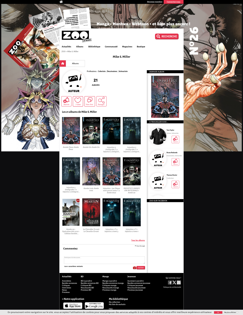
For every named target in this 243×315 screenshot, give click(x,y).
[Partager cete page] (101, 101)
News (64, 290)
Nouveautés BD (87, 288)
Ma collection (114, 302)
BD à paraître (86, 281)
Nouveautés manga (110, 288)
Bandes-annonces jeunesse (138, 283)
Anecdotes (66, 281)
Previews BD (86, 290)
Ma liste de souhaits (117, 304)
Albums (79, 47)
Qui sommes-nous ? (173, 278)
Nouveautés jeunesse (136, 288)
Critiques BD (86, 285)
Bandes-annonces (69, 283)
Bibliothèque (94, 47)
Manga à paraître (109, 281)
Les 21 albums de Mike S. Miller (79, 111)
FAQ (111, 309)
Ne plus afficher (230, 312)
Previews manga (109, 290)
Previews (66, 292)
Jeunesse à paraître (135, 281)
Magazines (127, 47)
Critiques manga (109, 285)
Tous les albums (138, 240)
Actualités (66, 47)
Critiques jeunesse (135, 285)
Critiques (66, 285)
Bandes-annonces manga (113, 283)
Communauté (111, 47)
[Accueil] (62, 2)
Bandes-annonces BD (90, 283)
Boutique (141, 47)
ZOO (63, 51)
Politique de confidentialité (172, 287)
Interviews (66, 288)
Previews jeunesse (135, 290)
